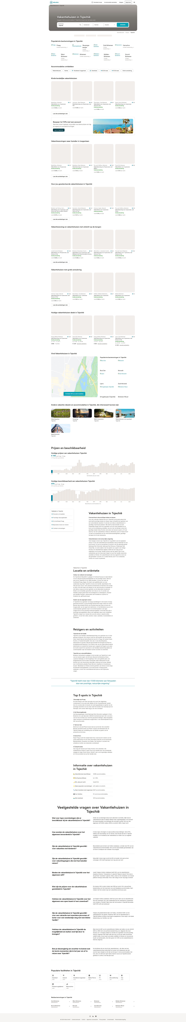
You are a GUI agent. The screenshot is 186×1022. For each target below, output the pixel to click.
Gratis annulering (127, 70)
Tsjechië (132, 32)
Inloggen (121, 2)
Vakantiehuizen (120, 32)
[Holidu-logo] (57, 2)
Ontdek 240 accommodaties (74, 394)
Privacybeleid (102, 1019)
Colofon (83, 1019)
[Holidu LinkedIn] (93, 1016)
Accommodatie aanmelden (110, 2)
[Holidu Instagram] (90, 1016)
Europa (127, 32)
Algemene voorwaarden (92, 1019)
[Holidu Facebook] (96, 1016)
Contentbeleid (110, 1019)
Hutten (66, 70)
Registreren (128, 2)
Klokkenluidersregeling (120, 1019)
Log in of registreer (58, 130)
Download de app (98, 2)
